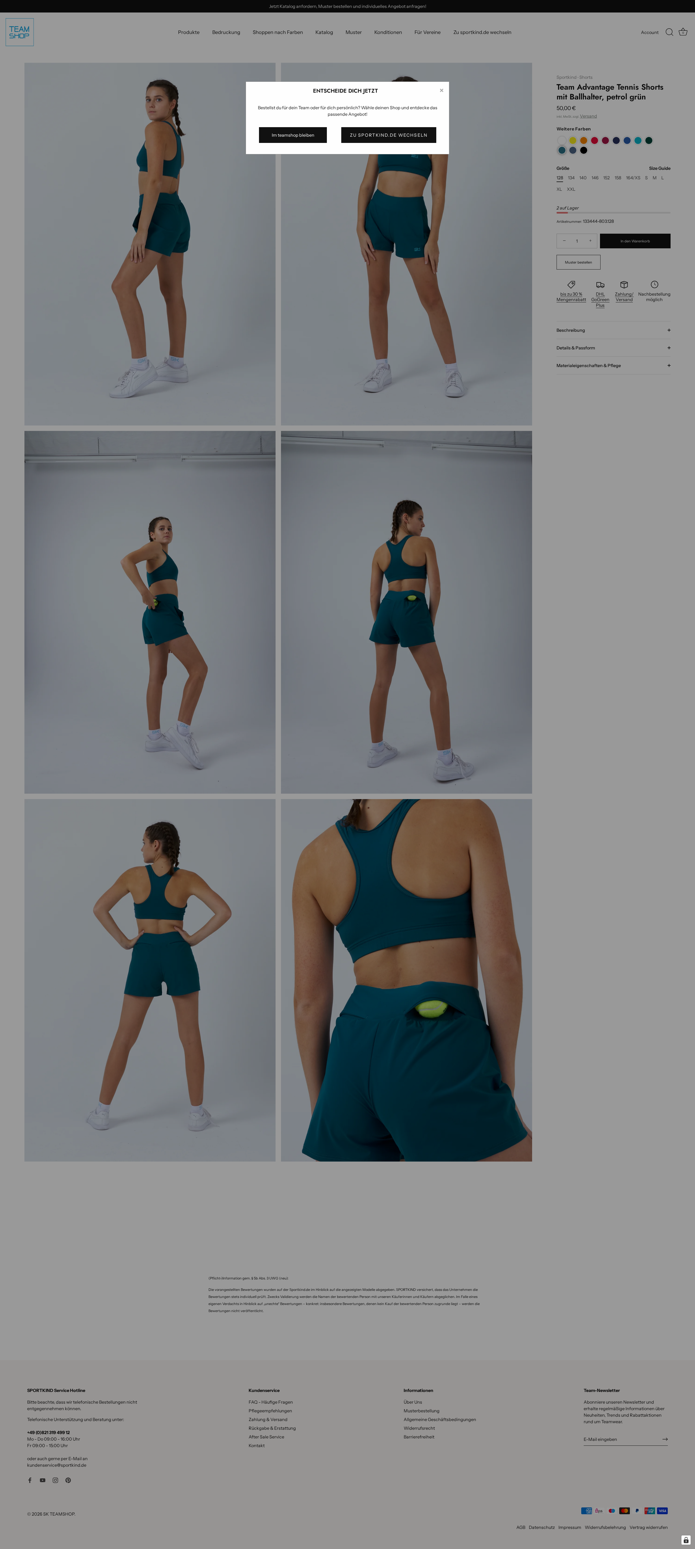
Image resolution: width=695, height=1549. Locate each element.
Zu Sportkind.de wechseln (389, 135)
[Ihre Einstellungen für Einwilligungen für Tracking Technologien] (686, 1540)
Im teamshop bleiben (293, 135)
